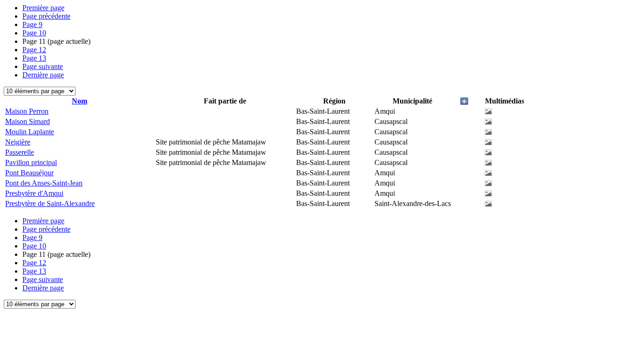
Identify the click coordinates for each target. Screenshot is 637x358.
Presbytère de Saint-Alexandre (50, 203)
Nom (79, 101)
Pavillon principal (31, 162)
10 (34, 33)
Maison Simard (27, 121)
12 (34, 50)
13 (34, 58)
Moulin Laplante (29, 132)
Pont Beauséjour (29, 173)
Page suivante (42, 66)
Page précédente (46, 16)
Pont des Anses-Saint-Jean (44, 183)
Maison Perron (26, 111)
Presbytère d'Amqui (34, 193)
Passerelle (19, 152)
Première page (43, 8)
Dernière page (43, 75)
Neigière (17, 142)
